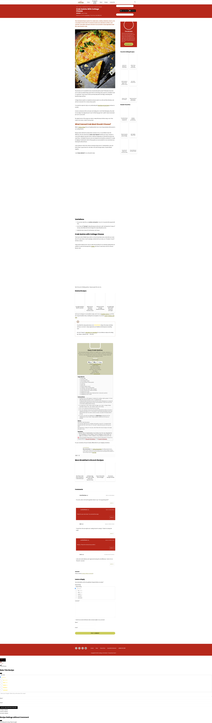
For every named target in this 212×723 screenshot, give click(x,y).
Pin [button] (95, 362)
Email (76, 627)
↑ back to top (121, 648)
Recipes (106, 2)
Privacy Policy (102, 648)
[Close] (1, 673)
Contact (92, 648)
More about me (128, 44)
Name (76, 622)
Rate (101, 362)
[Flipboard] (86, 648)
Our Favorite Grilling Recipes (94, 2)
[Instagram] (79, 455)
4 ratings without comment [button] (87, 573)
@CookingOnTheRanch (90, 438)
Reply (112, 503)
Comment (77, 601)
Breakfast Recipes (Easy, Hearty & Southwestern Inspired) (92, 6)
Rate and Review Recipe (9, 707)
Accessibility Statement (111, 648)
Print (90, 362)
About (101, 2)
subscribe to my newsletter (91, 332)
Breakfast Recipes (97, 364)
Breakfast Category (105, 314)
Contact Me (112, 2)
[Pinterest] (76, 455)
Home (88, 2)
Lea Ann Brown (97, 373)
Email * (1, 702)
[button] (76, 13)
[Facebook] (77, 455)
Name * (1, 698)
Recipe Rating (78, 584)
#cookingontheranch (102, 438)
